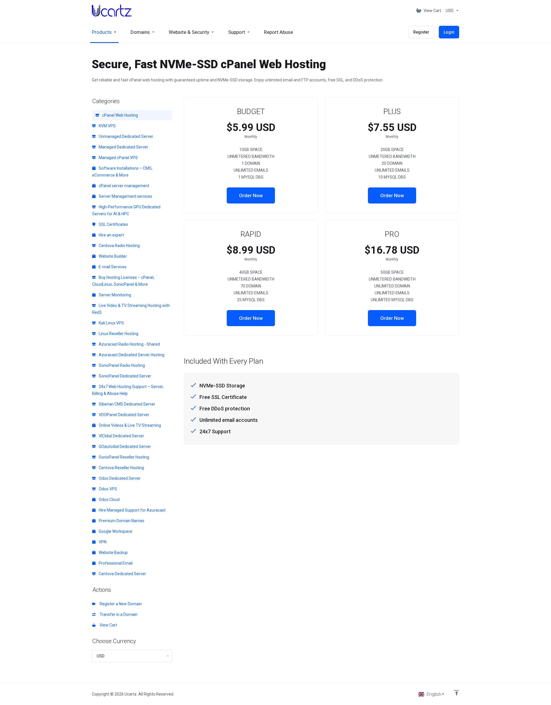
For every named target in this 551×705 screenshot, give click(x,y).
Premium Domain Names (121, 520)
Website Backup (113, 552)
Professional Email (115, 563)
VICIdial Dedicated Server (121, 436)
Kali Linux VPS (111, 323)
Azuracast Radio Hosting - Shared (129, 344)
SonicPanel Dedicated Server (124, 376)
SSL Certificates (113, 224)
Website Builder (112, 256)
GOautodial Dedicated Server (124, 446)
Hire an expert (111, 235)
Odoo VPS (107, 489)
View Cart (107, 625)
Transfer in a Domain (117, 614)
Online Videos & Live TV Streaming (129, 425)
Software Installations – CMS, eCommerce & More (122, 171)
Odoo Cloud (109, 499)
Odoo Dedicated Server (119, 478)
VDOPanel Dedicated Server (123, 414)
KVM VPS (107, 126)
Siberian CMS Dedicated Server (126, 404)
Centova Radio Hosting (119, 245)
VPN (102, 542)
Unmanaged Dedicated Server (125, 136)
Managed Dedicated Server (123, 147)
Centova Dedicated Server (122, 573)
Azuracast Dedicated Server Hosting (131, 354)
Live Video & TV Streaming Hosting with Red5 (131, 309)
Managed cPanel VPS (118, 157)
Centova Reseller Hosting (121, 467)
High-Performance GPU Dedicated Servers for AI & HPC (126, 210)
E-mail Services (112, 267)
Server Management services (125, 196)
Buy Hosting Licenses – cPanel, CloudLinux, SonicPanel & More (123, 281)
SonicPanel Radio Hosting (121, 365)
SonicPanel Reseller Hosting (123, 457)
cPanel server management (123, 185)
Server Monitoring (114, 295)
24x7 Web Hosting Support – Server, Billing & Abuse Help (128, 390)
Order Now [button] (251, 195)
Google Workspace (115, 531)
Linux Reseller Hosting (118, 333)
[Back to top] (456, 693)
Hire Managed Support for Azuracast (132, 510)
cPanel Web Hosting (119, 115)
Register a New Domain (120, 604)
